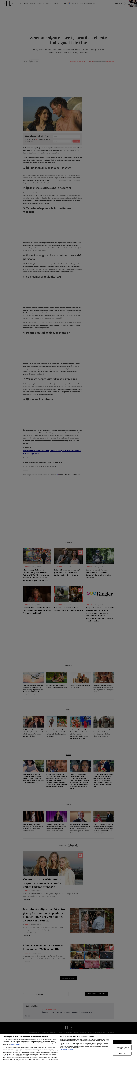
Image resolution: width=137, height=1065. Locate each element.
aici (7, 1056)
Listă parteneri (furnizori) (66, 1049)
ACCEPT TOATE (122, 1042)
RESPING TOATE (122, 1053)
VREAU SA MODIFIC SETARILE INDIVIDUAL (122, 1047)
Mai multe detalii (15, 1044)
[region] (68, 1049)
